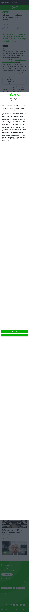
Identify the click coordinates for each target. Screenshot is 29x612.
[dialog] (14, 306)
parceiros (15, 102)
